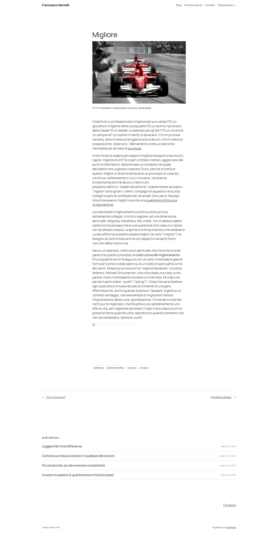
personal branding (115, 367)
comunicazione (120, 107)
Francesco (106, 107)
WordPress (231, 527)
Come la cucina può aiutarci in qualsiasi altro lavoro (78, 456)
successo (134, 148)
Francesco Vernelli (55, 5)
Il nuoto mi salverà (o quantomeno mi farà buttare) (78, 475)
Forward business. (221, 397)
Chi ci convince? (55, 397)
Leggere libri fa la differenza (62, 446)
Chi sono (229, 505)
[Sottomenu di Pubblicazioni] (235, 5)
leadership (98, 367)
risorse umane (144, 107)
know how (132, 107)
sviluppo (144, 367)
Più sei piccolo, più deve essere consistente (73, 465)
